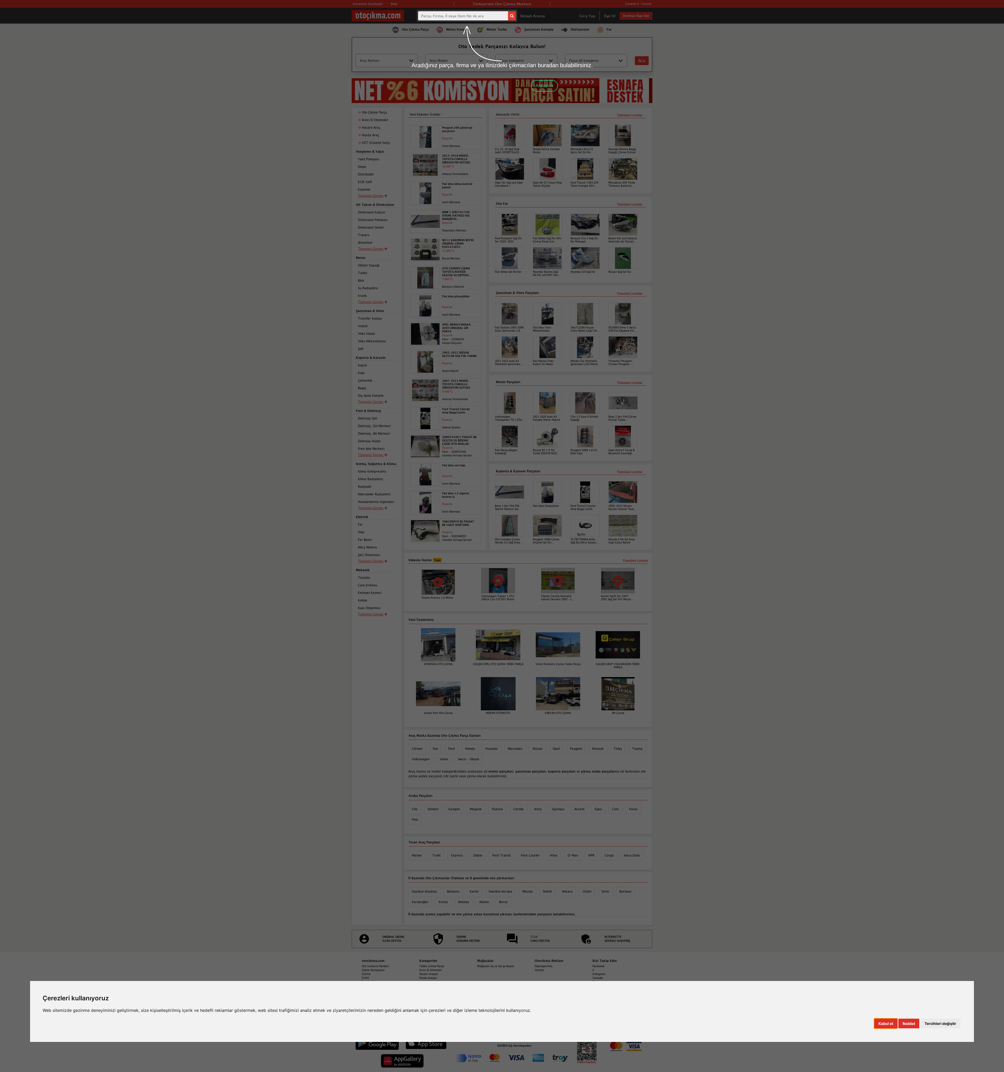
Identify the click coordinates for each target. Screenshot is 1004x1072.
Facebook (598, 966)
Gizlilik (366, 973)
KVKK (365, 977)
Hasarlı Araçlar (428, 973)
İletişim (539, 970)
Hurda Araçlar (428, 977)
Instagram (598, 973)
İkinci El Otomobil (430, 970)
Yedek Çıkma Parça (431, 966)
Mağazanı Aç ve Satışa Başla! (495, 966)
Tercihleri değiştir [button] (940, 1023)
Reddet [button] (909, 1023)
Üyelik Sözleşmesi (373, 970)
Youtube (597, 977)
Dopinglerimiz (543, 966)
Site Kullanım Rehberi (375, 966)
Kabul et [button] (885, 1023)
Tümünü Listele (629, 472)
